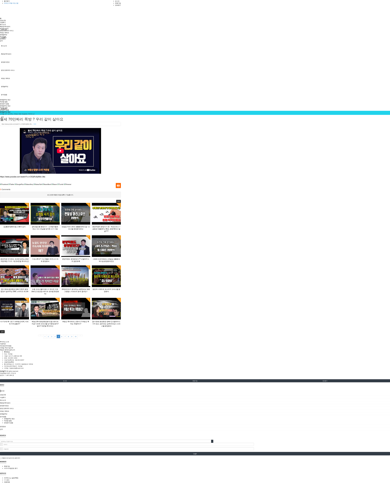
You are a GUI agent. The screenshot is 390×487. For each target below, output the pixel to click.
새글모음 (7, 482)
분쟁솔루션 (4, 86)
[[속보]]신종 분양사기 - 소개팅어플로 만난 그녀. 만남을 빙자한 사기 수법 (45, 227)
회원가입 (118, 3)
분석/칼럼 (4, 95)
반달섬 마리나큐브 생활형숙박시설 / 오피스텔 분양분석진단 (76, 227)
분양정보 (3, 39)
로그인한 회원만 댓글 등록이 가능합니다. (60, 195)
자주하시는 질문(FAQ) (11, 478)
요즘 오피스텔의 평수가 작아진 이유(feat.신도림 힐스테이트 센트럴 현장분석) (45, 291)
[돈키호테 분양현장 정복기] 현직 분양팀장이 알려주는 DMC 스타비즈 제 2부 (14, 290)
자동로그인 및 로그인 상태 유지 (10, 458)
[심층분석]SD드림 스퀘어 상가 (14, 226)
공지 (1, 41)
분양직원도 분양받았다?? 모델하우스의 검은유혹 (75, 260)
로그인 (117, 1)
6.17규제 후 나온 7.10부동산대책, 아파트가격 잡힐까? (14, 322)
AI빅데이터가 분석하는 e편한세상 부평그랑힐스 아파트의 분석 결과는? (76, 290)
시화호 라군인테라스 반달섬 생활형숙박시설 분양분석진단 (106, 260)
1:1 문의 (6, 480)
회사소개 (4, 46)
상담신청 (3, 20)
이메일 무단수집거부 (6, 348)
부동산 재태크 (5, 78)
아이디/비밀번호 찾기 (11, 468)
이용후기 (3, 22)
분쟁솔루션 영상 (5, 100)
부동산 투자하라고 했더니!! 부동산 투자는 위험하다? (75, 322)
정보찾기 (118, 5)
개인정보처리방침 (5, 346)
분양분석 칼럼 (4, 104)
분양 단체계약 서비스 (8, 70)
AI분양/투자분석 (6, 54)
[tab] (195, 395)
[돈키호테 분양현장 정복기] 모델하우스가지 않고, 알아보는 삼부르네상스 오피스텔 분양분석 (106, 323)
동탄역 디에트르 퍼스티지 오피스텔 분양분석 (106, 290)
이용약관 (3, 344)
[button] (118, 201)
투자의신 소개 (4, 342)
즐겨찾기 (7, 1)
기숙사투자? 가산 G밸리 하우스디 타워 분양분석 (45, 260)
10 (75, 336)
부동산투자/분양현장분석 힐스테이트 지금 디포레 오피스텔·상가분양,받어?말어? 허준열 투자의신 (45, 323)
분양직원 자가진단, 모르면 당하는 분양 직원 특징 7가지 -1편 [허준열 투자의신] (15, 260)
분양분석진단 (5, 62)
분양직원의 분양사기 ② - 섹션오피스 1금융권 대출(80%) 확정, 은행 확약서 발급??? (106, 228)
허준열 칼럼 (4, 102)
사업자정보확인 (9, 362)
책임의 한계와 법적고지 (7, 350)
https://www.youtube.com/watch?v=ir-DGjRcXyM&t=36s (19, 124)
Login (195, 454)
